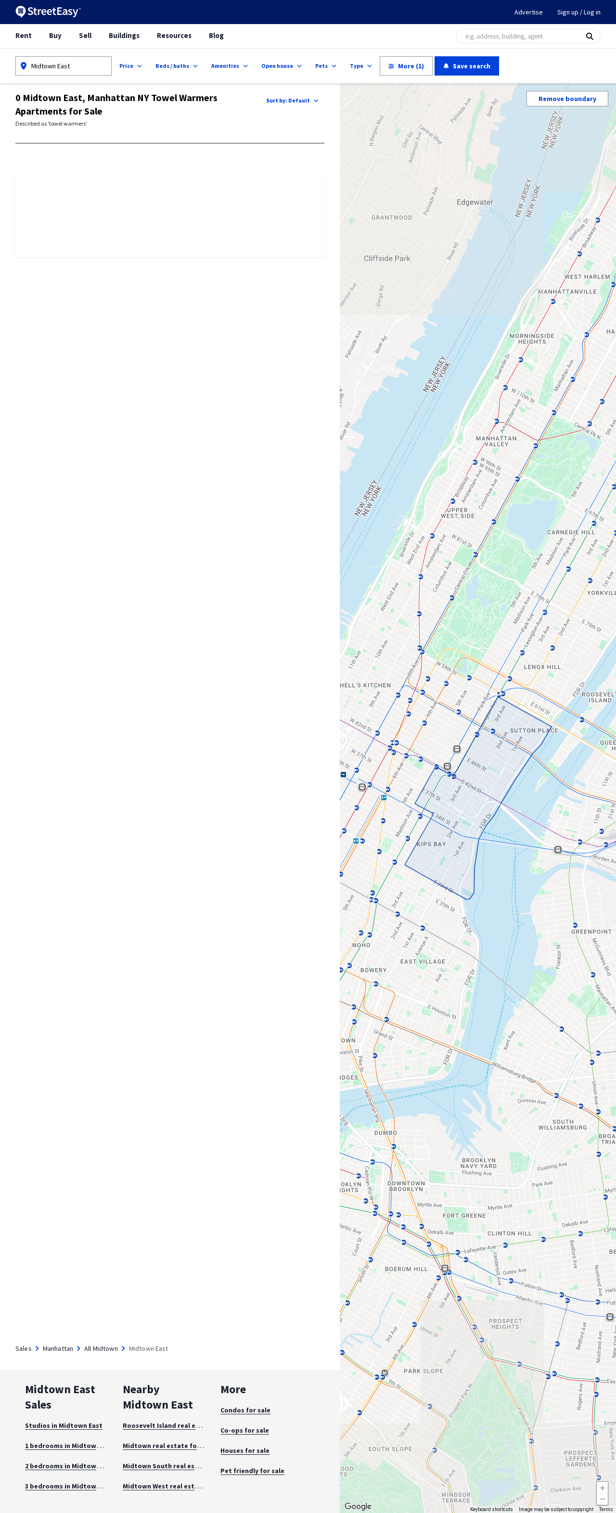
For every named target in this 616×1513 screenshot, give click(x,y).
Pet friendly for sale (252, 1470)
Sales (23, 1348)
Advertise (528, 12)
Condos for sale (245, 1410)
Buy (55, 35)
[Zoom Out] (602, 1499)
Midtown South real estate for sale (179, 1466)
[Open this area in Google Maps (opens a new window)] (358, 1506)
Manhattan (58, 1348)
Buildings (124, 35)
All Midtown (101, 1348)
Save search (471, 66)
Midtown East (50, 66)
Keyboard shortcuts (491, 1509)
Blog (216, 35)
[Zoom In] (602, 1487)
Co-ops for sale (244, 1430)
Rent (23, 35)
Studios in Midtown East (64, 1425)
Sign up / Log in (579, 12)
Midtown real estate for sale (168, 1445)
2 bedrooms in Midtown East (70, 1466)
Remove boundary (567, 98)
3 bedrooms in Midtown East (70, 1486)
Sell (85, 35)
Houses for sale (245, 1450)
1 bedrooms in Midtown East (70, 1445)
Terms (606, 1509)
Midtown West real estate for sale (177, 1486)
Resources (174, 35)
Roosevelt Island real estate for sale (181, 1425)
